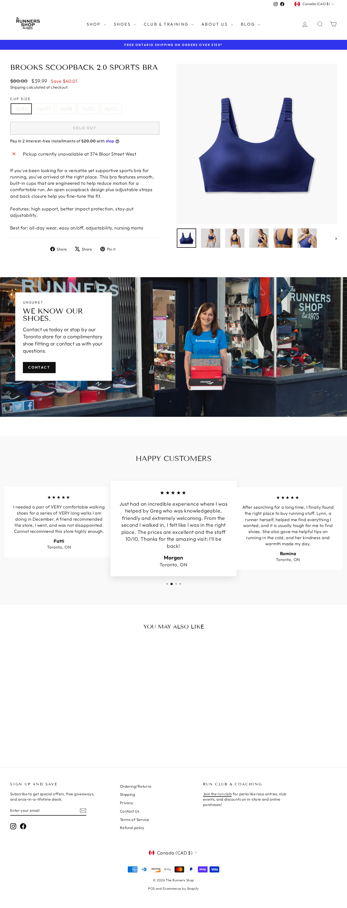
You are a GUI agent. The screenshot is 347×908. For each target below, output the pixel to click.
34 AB (21, 109)
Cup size (20, 98)
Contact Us (129, 811)
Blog (249, 24)
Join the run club (217, 793)
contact (39, 367)
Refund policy (132, 827)
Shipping (18, 87)
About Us (215, 24)
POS (151, 888)
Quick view (49, 714)
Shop (94, 24)
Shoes (123, 24)
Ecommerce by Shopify (181, 888)
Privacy (126, 802)
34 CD (43, 109)
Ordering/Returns (135, 786)
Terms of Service (134, 819)
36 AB (66, 109)
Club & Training (167, 24)
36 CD (88, 109)
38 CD (111, 109)
